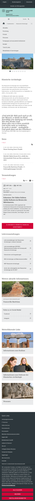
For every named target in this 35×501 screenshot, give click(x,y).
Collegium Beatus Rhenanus (9, 449)
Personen (5, 37)
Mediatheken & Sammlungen (10, 50)
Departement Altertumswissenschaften (12, 15)
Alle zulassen (17, 490)
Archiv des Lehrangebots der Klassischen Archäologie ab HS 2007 (15, 269)
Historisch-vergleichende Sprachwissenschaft (13, 463)
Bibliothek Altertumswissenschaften (10, 434)
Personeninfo (5, 431)
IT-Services (5, 422)
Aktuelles (5, 28)
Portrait (5, 34)
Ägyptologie (5, 455)
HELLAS (4, 446)
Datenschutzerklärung (8, 485)
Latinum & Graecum (7, 443)
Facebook (7, 314)
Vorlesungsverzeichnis (7, 419)
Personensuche (6, 428)
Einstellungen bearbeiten (17, 498)
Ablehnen (17, 494)
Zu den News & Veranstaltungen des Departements (17, 226)
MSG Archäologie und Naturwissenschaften (15, 259)
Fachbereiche (10, 23)
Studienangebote (16, 2)
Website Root (4, 23)
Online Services (6, 425)
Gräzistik (4, 460)
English (4, 2)
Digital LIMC (5, 437)
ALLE (4, 142)
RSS (26, 180)
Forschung (5, 31)
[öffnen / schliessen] (31, 23)
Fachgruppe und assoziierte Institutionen (14, 41)
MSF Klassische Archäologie (11, 263)
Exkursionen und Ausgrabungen (12, 254)
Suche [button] (24, 19)
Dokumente (29, 2)
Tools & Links (6, 47)
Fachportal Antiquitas (7, 452)
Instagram (6, 318)
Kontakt (5, 44)
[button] (8, 19)
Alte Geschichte (6, 458)
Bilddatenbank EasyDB (7, 440)
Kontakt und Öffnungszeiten (17, 6)
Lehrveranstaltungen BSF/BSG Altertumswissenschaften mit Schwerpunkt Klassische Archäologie (15, 248)
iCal (32, 180)
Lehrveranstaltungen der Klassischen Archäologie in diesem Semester (14, 241)
